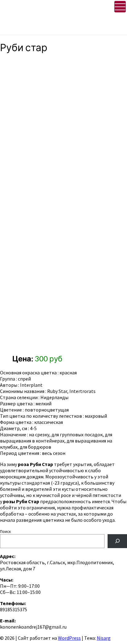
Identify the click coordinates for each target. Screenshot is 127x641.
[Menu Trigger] (120, 6)
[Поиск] (117, 541)
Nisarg (104, 638)
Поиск (5, 531)
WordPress (69, 638)
